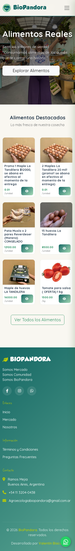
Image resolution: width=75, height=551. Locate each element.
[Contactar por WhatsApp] (65, 541)
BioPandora (30, 359)
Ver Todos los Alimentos (37, 319)
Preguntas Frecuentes (19, 457)
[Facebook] (7, 390)
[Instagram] (19, 390)
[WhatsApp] (31, 390)
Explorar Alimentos (31, 70)
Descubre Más (26, 77)
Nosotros (9, 427)
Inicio (6, 412)
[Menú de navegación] (66, 8)
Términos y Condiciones (20, 449)
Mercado (9, 419)
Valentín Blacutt (51, 543)
